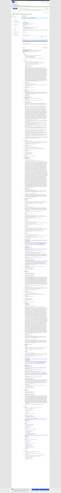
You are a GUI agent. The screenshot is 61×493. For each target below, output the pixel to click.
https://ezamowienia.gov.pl (43, 361)
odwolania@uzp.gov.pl (28, 431)
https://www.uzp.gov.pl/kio (33, 433)
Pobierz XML (15, 20)
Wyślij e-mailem (16, 24)
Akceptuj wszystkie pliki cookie (35, 489)
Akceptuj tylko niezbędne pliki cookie (44, 489)
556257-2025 (34, 18)
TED (12, 12)
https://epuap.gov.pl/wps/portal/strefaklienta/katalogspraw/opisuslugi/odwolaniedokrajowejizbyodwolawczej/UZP (36, 435)
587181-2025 (33, 17)
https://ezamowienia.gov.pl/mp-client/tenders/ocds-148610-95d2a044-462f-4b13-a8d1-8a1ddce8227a (36, 240)
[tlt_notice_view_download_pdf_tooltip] (25, 41)
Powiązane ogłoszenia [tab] (15, 17)
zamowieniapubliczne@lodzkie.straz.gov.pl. (40, 243)
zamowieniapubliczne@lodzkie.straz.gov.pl (30, 56)
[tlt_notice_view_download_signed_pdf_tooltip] (41, 36)
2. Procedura (14, 30)
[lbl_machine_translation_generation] (30, 43)
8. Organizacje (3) (15, 33)
